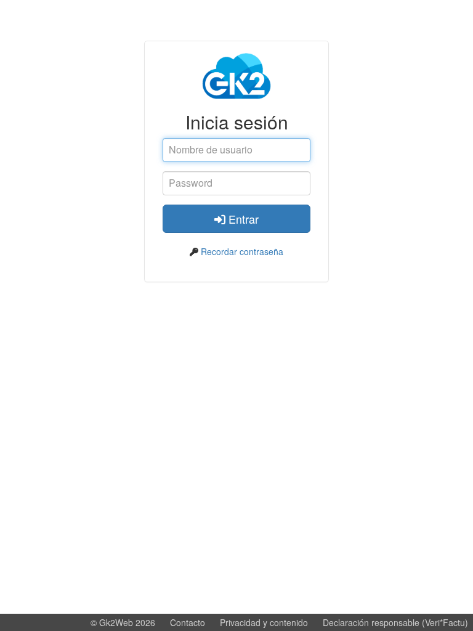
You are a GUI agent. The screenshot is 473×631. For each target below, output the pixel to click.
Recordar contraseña (242, 251)
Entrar (242, 219)
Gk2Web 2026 (127, 622)
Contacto (187, 622)
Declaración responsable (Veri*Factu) (395, 622)
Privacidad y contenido (264, 622)
